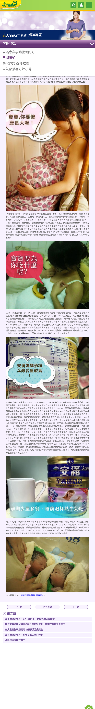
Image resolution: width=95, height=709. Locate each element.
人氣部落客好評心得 (16, 69)
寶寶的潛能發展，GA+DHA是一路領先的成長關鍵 (30, 619)
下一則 (76, 607)
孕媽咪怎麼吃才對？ (15, 640)
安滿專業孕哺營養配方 (18, 52)
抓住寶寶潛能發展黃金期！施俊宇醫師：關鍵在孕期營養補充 (35, 624)
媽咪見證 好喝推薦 (15, 63)
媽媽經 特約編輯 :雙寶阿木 (32, 595)
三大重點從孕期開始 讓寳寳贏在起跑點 (24, 629)
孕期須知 (9, 43)
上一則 (19, 607)
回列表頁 (47, 607)
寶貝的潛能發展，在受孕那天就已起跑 (24, 635)
